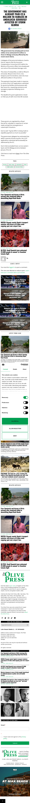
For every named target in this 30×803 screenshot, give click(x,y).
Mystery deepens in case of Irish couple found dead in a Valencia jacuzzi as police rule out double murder (14, 445)
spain (25, 164)
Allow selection (15, 428)
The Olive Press (19, 167)
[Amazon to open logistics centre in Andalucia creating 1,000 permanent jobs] (15, 294)
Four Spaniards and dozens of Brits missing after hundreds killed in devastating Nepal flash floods (12, 196)
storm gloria (10, 167)
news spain (11, 164)
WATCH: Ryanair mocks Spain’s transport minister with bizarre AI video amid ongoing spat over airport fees (14, 224)
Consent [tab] (5, 369)
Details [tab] (15, 369)
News (17, 153)
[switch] (25, 402)
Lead (19, 6)
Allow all (15, 421)
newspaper (19, 164)
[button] (27, 625)
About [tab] (24, 369)
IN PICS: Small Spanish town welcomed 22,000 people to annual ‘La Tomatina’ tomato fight (14, 252)
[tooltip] (7, 258)
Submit (15, 743)
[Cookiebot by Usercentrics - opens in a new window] (21, 365)
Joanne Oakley (17, 28)
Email (3, 725)
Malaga (24, 6)
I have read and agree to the (14, 737)
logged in (12, 267)
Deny (15, 436)
